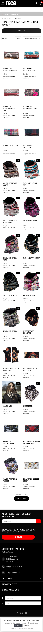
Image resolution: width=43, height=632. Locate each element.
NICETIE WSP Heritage (28, 332)
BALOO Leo (7, 406)
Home (4, 18)
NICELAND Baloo (10, 331)
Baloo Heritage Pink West (10, 221)
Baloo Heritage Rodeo (10, 184)
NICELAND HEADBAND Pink (30, 107)
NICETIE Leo (28, 406)
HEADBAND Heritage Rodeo (10, 70)
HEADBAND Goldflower (8, 442)
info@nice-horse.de (13, 573)
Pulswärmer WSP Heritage (11, 369)
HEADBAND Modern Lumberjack (31, 442)
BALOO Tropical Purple (10, 480)
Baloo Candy (29, 295)
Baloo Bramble (30, 220)
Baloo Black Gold (11, 295)
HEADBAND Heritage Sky (29, 70)
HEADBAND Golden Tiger (31, 480)
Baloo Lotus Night (31, 258)
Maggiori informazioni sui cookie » (22, 628)
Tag (10, 18)
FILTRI (20, 31)
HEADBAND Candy (10, 146)
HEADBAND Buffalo (27, 147)
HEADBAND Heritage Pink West (9, 108)
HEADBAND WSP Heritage (30, 369)
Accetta (17, 625)
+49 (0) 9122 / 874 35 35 (14, 567)
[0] (40, 3)
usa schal (18, 18)
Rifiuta (26, 625)
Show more (21, 499)
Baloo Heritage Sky (30, 184)
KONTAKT (18, 537)
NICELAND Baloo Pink (10, 259)
